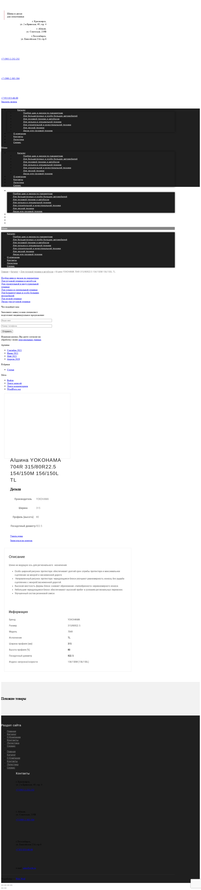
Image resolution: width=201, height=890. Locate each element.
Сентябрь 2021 (14, 350)
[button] (88, 147)
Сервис (17, 142)
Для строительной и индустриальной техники (37, 205)
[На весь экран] (8, 885)
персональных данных (30, 339)
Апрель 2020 (13, 359)
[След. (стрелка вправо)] (5, 888)
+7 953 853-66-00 (9, 98)
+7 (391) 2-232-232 (10, 58)
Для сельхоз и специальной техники (32, 202)
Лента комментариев (17, 386)
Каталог (21, 191)
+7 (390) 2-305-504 (10, 78)
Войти (10, 380)
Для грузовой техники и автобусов (31, 199)
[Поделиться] (5, 885)
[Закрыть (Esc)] (2, 885)
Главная (4, 271)
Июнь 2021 (12, 353)
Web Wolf (20, 878)
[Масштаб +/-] (11, 885)
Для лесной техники (23, 208)
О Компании (14, 737)
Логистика (12, 263)
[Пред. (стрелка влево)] (2, 888)
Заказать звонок (9, 101)
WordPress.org (14, 389)
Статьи (10, 369)
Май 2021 (12, 356)
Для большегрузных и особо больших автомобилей (40, 196)
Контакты (12, 260)
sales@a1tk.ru (29, 868)
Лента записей (14, 383)
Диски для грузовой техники (38, 130)
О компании (13, 257)
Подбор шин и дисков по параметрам (33, 193)
